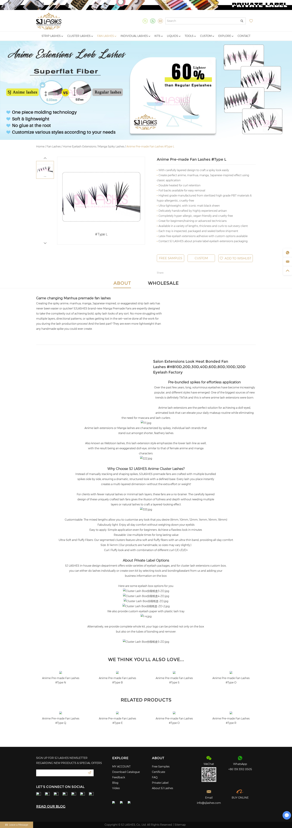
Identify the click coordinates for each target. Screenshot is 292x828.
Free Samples (170, 258)
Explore (225, 36)
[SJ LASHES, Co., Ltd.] (48, 21)
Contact (244, 36)
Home (40, 146)
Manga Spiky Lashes (111, 146)
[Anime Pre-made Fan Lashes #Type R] (231, 713)
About (158, 758)
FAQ (154, 777)
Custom (206, 36)
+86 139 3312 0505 (240, 769)
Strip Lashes (51, 36)
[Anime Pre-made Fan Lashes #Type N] (60, 672)
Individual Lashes (134, 36)
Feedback (118, 777)
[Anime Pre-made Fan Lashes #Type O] (231, 672)
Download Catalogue (126, 772)
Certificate (158, 772)
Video (116, 788)
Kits (157, 36)
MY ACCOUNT (121, 766)
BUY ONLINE (240, 797)
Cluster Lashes (79, 36)
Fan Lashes (106, 36)
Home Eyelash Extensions (79, 146)
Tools (189, 36)
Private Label (160, 782)
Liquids (173, 36)
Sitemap (180, 824)
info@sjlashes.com (209, 802)
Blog (115, 782)
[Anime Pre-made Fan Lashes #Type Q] (60, 713)
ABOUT (122, 283)
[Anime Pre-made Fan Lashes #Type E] (117, 713)
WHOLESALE (163, 283)
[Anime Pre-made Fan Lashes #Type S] (174, 672)
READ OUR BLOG (50, 806)
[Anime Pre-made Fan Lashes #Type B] (117, 672)
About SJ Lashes (162, 788)
